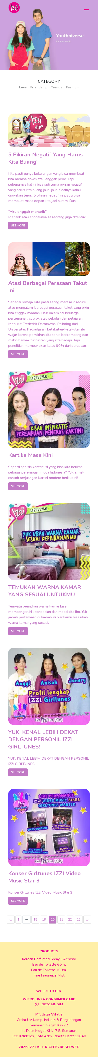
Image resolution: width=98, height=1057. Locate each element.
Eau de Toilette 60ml (49, 964)
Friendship (38, 87)
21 (61, 919)
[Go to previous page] (11, 920)
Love (23, 87)
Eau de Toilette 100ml (49, 969)
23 (78, 919)
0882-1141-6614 (52, 1004)
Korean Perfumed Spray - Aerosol (49, 959)
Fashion (72, 87)
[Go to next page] (87, 920)
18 (35, 919)
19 (44, 919)
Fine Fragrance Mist (49, 975)
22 (70, 919)
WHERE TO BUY (49, 991)
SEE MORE (18, 225)
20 (52, 919)
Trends (56, 87)
